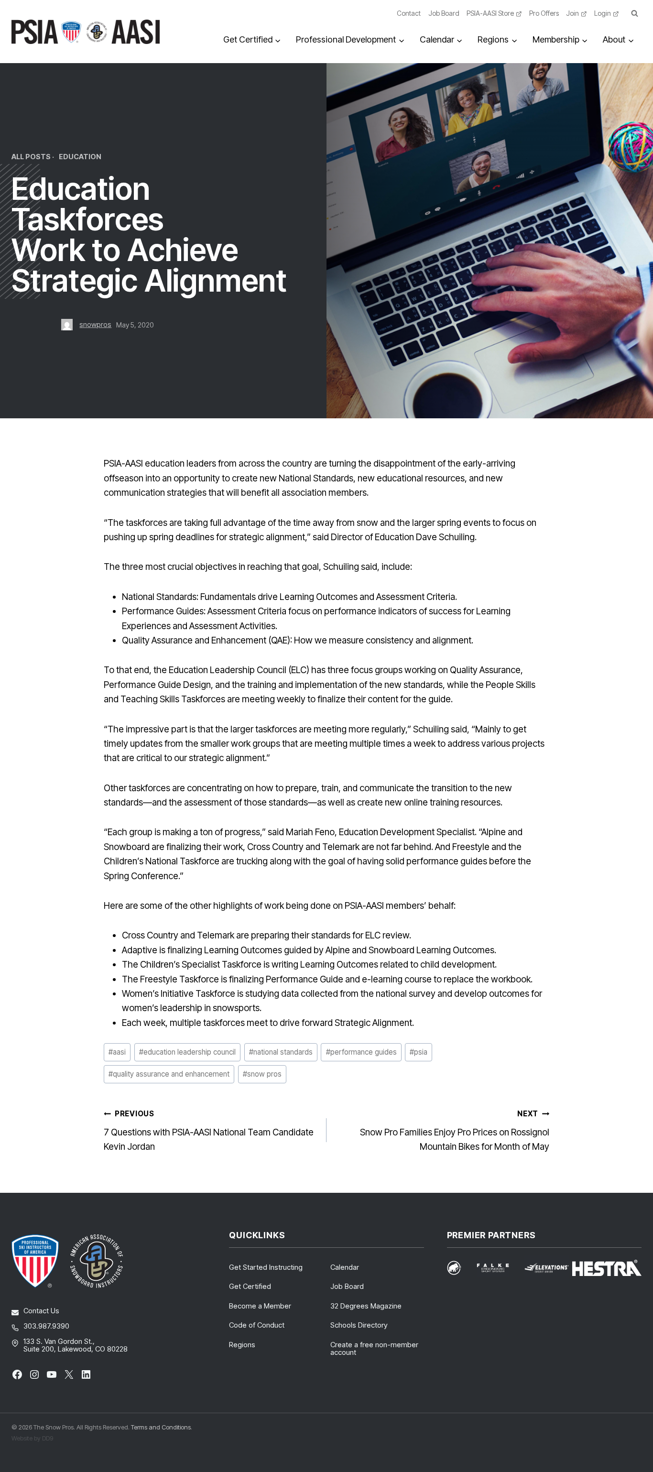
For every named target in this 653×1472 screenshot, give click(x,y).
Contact (409, 13)
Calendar (344, 1267)
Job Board (443, 13)
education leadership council (187, 1052)
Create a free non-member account (374, 1348)
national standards (281, 1052)
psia (418, 1052)
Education (80, 157)
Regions (242, 1344)
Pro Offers (544, 13)
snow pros (262, 1074)
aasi (117, 1052)
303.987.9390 (46, 1325)
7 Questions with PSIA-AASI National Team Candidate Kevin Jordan (209, 1130)
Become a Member (260, 1305)
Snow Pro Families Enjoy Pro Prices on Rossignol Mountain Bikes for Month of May (454, 1130)
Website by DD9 (32, 1438)
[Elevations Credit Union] (546, 1267)
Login (602, 13)
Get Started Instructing (266, 1267)
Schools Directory (359, 1325)
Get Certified (250, 1286)
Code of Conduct (256, 1325)
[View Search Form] (634, 13)
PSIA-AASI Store (490, 13)
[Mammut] (460, 1268)
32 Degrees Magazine (366, 1305)
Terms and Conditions (161, 1427)
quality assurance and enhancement (169, 1074)
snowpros (95, 324)
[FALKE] (499, 1268)
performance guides (361, 1052)
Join (572, 13)
